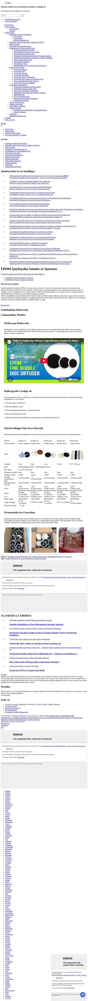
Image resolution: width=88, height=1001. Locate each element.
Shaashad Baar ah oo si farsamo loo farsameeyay (30, 65)
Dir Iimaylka (5, 723)
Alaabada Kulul (54, 716)
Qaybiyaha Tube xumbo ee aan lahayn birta (28, 79)
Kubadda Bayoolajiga (21, 100)
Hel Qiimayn (5, 305)
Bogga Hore (9, 25)
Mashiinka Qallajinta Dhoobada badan (14, 720)
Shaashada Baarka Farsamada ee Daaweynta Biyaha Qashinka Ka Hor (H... (35, 228)
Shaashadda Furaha (20, 64)
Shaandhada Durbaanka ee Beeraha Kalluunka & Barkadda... (30, 200)
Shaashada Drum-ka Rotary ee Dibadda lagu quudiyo (27, 245)
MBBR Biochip (19, 95)
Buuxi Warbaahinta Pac (22, 96)
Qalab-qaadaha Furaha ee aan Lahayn (26, 52)
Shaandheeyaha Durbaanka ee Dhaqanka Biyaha (30, 110)
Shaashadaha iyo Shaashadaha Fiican (22, 48)
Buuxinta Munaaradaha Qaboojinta (26, 98)
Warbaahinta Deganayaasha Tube (25, 89)
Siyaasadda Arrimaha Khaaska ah (16, 712)
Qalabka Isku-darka (16, 104)
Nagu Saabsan (10, 27)
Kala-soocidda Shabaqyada (23, 60)
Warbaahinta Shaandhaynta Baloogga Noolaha (29, 93)
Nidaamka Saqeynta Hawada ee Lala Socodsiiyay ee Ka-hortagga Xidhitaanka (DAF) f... (39, 250)
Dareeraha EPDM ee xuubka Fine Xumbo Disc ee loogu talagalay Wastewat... (36, 217)
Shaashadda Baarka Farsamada (24, 50)
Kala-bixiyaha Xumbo (17, 67)
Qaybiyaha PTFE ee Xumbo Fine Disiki (27, 670)
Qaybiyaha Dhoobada (21, 75)
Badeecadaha (9, 33)
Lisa (2, 727)
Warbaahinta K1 (6, 718)
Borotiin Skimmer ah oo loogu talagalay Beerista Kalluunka (29, 189)
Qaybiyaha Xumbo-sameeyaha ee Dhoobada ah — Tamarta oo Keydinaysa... (43, 654)
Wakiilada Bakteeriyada (17, 116)
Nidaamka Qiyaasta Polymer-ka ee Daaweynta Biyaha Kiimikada (31, 239)
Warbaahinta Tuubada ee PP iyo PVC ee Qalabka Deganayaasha (31, 194)
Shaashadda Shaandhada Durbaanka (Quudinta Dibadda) (33, 58)
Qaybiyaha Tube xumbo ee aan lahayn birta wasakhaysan (35, 643)
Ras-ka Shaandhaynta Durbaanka (53, 718)
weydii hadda (5, 695)
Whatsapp (4, 725)
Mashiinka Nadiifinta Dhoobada (20, 35)
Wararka (8, 118)
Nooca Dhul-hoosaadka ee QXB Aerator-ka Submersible (28, 206)
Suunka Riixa (18, 38)
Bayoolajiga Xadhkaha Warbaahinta (26, 91)
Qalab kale (13, 114)
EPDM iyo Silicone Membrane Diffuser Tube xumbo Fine (29, 183)
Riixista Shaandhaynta (21, 40)
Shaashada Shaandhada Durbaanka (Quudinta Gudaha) (32, 56)
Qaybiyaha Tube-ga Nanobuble (24, 77)
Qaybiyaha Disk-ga (20, 69)
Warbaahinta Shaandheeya (18, 85)
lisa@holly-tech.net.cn (12, 708)
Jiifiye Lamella (14, 44)
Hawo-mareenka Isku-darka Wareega (26, 81)
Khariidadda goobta (67, 716)
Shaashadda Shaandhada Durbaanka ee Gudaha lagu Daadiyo (30, 234)
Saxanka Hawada (34, 720)
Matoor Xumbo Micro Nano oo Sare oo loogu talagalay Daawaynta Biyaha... (35, 222)
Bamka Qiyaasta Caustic (74, 718)
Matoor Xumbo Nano (16, 102)
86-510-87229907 (11, 706)
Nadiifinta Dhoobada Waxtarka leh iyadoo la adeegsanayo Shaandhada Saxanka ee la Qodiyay (40, 557)
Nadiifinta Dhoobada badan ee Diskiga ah (27, 718)
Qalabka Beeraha (15, 108)
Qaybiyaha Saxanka (20, 73)
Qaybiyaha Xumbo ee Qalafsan (24, 83)
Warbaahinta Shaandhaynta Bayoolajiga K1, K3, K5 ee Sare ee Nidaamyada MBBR (38, 178)
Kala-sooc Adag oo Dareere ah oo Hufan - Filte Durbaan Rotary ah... (32, 258)
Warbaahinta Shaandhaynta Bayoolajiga (27, 87)
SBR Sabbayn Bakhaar (17, 106)
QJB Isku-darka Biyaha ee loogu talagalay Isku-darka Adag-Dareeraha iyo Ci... (36, 211)
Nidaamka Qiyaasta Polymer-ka (20, 46)
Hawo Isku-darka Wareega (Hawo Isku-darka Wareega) (34, 662)
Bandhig (12, 31)
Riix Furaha (18, 36)
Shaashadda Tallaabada (22, 62)
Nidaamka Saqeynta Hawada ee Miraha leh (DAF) (26, 42)
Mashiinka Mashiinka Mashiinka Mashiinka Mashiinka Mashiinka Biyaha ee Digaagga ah (39, 264)
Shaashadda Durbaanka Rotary (24, 54)
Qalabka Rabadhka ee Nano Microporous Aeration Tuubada (25, 559)
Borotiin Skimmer (20, 112)
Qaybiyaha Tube (19, 71)
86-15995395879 (11, 710)
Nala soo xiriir (10, 120)
